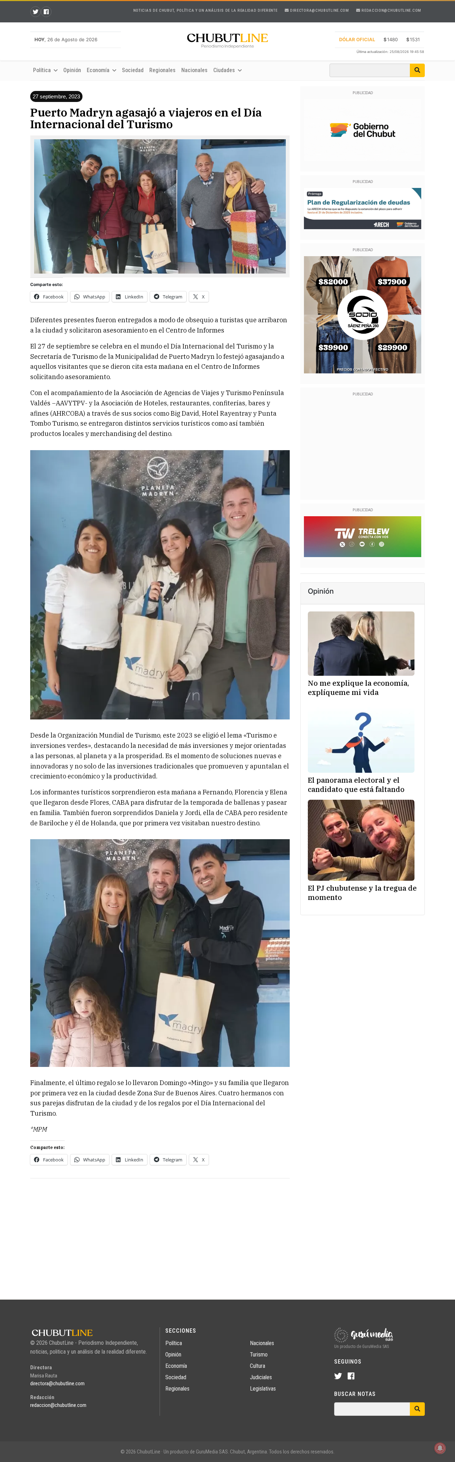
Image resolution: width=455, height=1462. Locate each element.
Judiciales (261, 1377)
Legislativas (263, 1388)
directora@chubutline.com (319, 10)
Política (173, 1343)
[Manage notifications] (440, 1448)
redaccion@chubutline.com (390, 10)
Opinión (72, 70)
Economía (176, 1366)
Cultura (257, 1366)
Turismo (259, 1354)
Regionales (162, 70)
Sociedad (133, 70)
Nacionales (194, 70)
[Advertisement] (160, 1234)
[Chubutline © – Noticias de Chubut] (227, 42)
